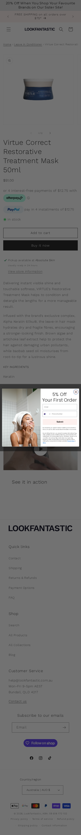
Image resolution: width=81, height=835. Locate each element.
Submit (59, 422)
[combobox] (47, 414)
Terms (44, 442)
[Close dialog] (75, 391)
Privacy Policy (70, 441)
